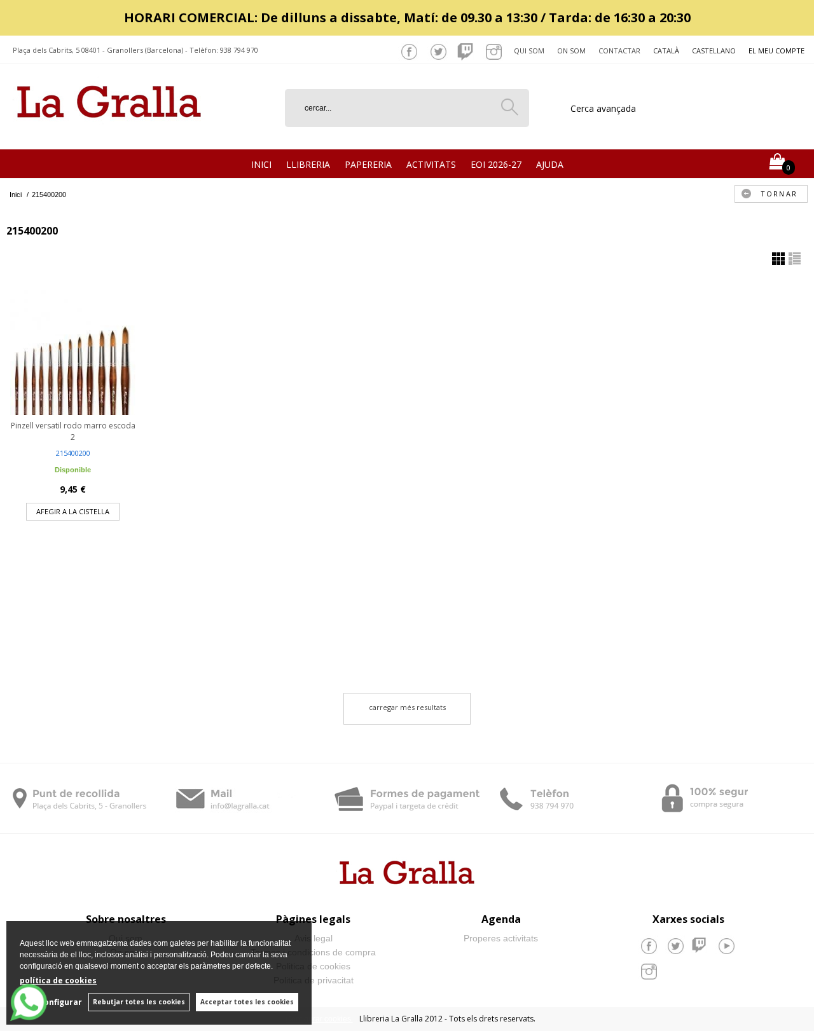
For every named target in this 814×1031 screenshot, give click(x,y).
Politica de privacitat (313, 980)
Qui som (529, 50)
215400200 (73, 453)
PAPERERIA (368, 164)
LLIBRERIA (308, 164)
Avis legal (313, 938)
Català (666, 50)
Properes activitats (501, 938)
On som (571, 50)
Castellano (714, 50)
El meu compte (776, 50)
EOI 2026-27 (496, 164)
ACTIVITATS (431, 164)
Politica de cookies (313, 966)
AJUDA (549, 164)
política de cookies (58, 980)
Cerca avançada (603, 108)
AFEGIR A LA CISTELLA (72, 511)
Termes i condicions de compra (313, 952)
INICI (261, 164)
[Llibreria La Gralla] (109, 133)
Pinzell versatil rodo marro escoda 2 (73, 431)
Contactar (619, 50)
